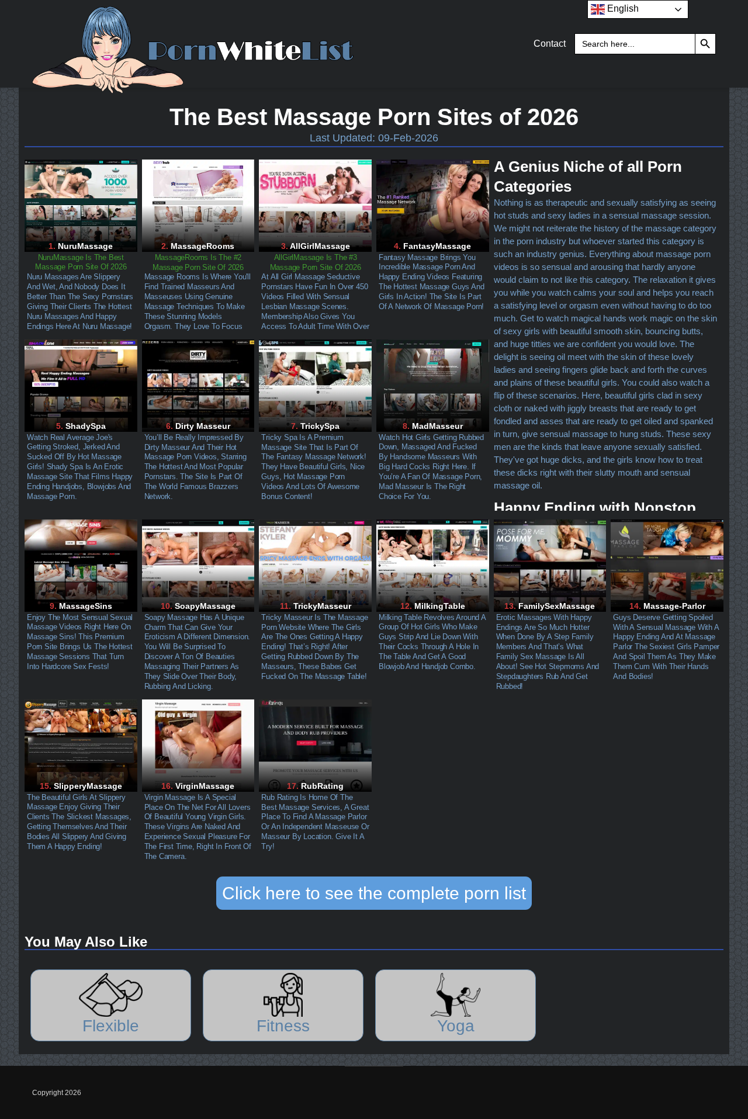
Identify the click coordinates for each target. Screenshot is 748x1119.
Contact (550, 43)
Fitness (283, 1026)
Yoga (456, 1026)
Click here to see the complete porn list (374, 893)
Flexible (110, 1026)
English (622, 8)
